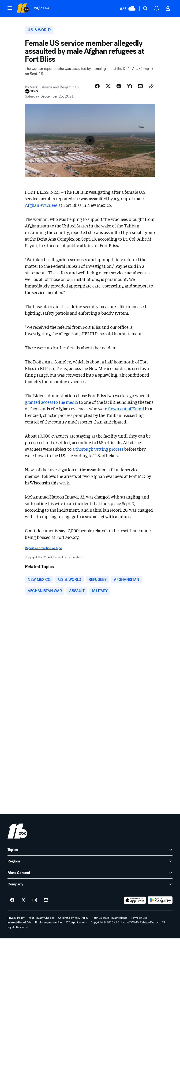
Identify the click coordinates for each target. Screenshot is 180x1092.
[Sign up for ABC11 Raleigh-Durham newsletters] (46, 900)
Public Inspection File (48, 922)
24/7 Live (41, 8)
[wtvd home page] (17, 831)
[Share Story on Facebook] (97, 86)
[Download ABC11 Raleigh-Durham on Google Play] (160, 900)
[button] (10, 8)
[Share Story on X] (108, 86)
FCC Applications (76, 922)
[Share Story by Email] (140, 86)
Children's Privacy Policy (73, 917)
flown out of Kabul (126, 408)
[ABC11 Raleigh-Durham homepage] (23, 8)
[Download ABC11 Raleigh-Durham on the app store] (135, 900)
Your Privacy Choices (41, 917)
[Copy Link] (151, 86)
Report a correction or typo (43, 548)
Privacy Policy (16, 917)
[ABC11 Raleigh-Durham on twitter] (23, 900)
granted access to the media (51, 402)
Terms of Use (139, 917)
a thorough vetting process (97, 449)
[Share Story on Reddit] (119, 86)
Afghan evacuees (41, 205)
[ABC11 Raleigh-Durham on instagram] (34, 900)
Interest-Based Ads (19, 922)
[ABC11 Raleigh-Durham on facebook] (12, 900)
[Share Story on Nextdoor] (130, 86)
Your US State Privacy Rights (109, 917)
